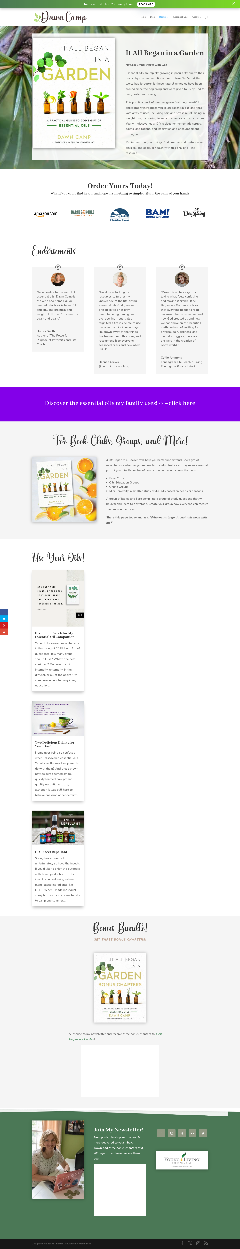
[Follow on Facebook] (161, 1133)
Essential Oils (180, 17)
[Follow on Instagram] (172, 1133)
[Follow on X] (182, 1133)
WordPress (84, 1243)
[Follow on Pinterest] (203, 1133)
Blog (152, 17)
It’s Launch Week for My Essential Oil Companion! (55, 635)
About (195, 17)
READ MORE (146, 4)
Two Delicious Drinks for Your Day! (54, 745)
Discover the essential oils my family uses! (101, 403)
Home (143, 17)
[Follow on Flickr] (192, 1133)
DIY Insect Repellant (51, 852)
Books (162, 17)
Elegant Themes (54, 1243)
